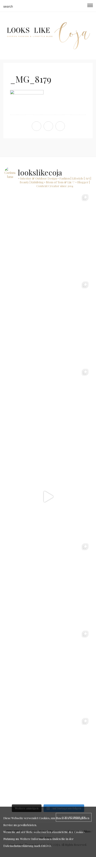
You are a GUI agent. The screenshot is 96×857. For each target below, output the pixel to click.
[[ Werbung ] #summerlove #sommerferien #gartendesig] (48, 322)
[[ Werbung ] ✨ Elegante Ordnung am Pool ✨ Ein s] (48, 758)
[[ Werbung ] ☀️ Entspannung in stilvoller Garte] (48, 671)
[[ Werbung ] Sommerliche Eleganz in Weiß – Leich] (48, 409)
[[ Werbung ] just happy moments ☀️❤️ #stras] (48, 234)
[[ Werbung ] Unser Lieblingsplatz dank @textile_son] (48, 496)
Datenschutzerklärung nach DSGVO (27, 846)
